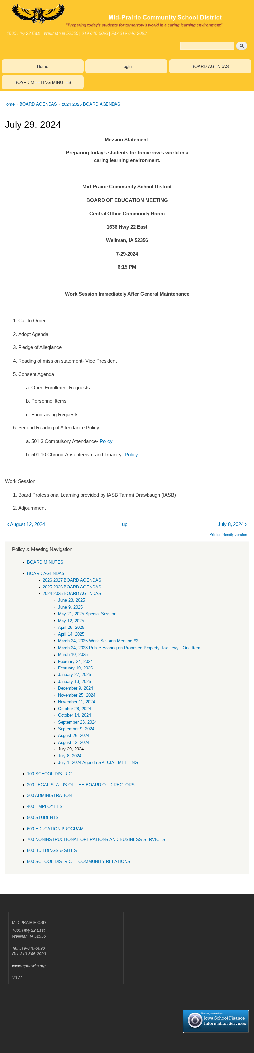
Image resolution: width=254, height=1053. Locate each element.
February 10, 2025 (75, 668)
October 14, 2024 (74, 715)
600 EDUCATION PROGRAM (55, 828)
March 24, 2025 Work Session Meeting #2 (98, 640)
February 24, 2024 (75, 661)
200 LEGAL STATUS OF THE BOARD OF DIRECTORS (81, 784)
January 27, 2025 (74, 674)
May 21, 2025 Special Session (87, 613)
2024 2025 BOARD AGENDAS (91, 104)
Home (42, 66)
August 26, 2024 (73, 735)
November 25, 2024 (76, 695)
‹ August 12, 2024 (26, 524)
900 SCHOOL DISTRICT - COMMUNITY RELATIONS (78, 861)
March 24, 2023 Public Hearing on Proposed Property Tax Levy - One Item (129, 647)
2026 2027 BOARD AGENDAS (72, 580)
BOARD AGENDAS (210, 66)
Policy (106, 441)
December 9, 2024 (75, 688)
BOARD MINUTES (45, 562)
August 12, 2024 (73, 742)
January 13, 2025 (74, 681)
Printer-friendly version (228, 534)
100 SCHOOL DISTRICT (50, 773)
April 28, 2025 (71, 627)
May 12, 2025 (71, 620)
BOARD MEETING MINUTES (42, 82)
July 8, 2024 (69, 755)
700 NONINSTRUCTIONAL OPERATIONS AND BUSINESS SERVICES (96, 839)
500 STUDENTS (43, 817)
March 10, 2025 (73, 654)
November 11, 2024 (76, 701)
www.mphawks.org (29, 965)
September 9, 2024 (76, 728)
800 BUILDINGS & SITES (52, 850)
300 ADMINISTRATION (49, 795)
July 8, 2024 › (232, 524)
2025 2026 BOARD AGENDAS (72, 587)
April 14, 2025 (71, 634)
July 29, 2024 (71, 749)
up (124, 524)
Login (126, 66)
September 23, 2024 (77, 722)
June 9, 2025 (70, 607)
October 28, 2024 (74, 708)
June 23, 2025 (71, 600)
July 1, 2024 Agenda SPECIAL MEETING (98, 762)
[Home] (127, 19)
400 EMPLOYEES (45, 806)
